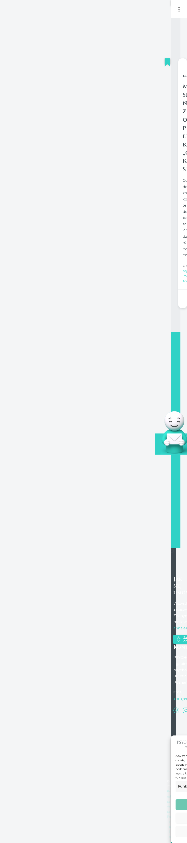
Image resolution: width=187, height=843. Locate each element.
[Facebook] (176, 709)
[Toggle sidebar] (179, 9)
